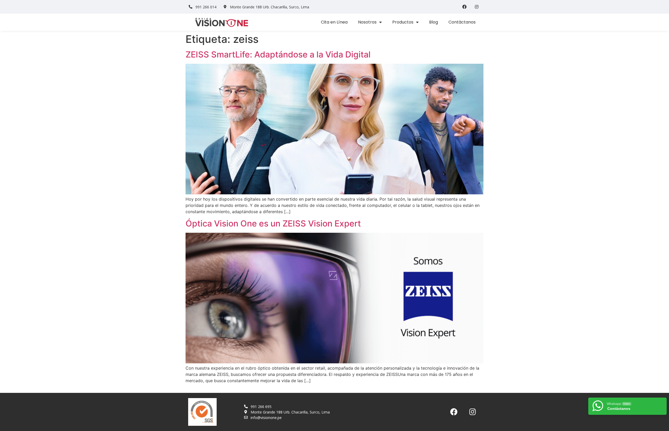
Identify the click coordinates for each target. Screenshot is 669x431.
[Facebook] (464, 7)
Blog (433, 22)
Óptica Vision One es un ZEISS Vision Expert (273, 223)
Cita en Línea (334, 22)
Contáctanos (462, 22)
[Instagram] (476, 7)
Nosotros (367, 22)
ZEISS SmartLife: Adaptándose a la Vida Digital (278, 54)
